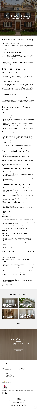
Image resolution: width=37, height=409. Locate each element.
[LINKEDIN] (17, 405)
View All (18, 323)
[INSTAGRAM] (15, 405)
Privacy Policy (22, 402)
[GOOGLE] (22, 405)
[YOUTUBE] (20, 405)
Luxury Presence (24, 400)
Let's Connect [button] (18, 350)
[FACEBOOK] (12, 405)
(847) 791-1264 (23, 369)
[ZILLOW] (24, 405)
